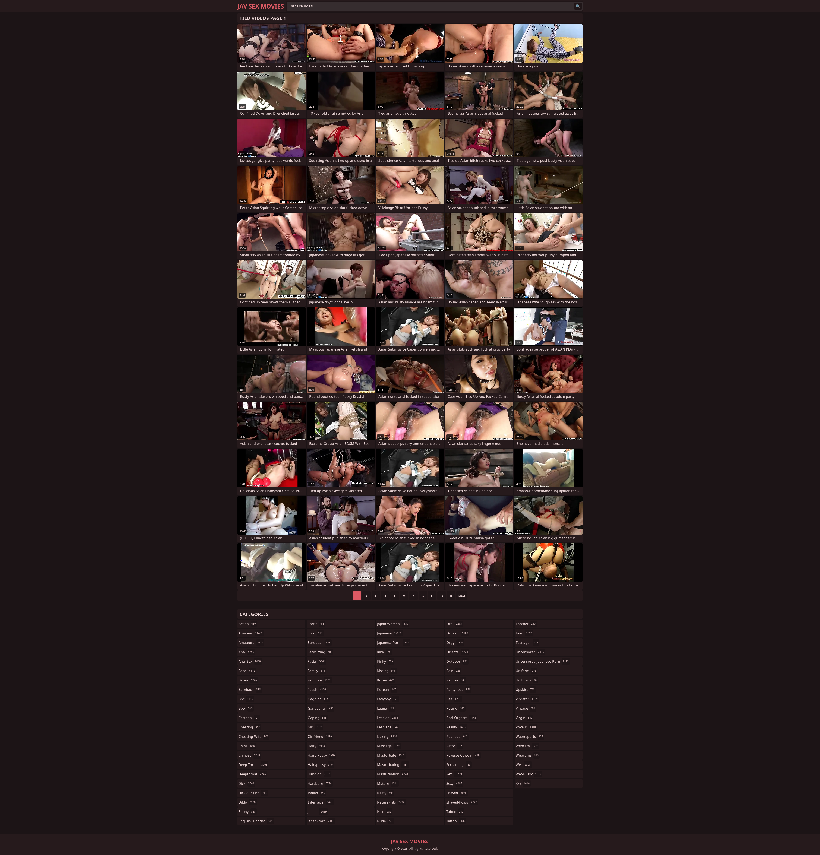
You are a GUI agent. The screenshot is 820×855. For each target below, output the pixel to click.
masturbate (391, 755)
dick (246, 783)
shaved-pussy (461, 802)
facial (316, 661)
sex (454, 774)
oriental (457, 652)
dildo (247, 802)
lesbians (387, 727)
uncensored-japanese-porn (542, 661)
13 (451, 595)
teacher (526, 623)
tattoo (455, 821)
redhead (457, 736)
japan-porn (321, 821)
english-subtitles (255, 821)
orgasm (457, 633)
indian (316, 793)
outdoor (456, 661)
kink (384, 652)
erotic (316, 623)
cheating (249, 727)
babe (247, 670)
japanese (389, 633)
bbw (246, 708)
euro (315, 633)
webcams (527, 755)
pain (453, 670)
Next (462, 595)
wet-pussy (528, 774)
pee (453, 699)
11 (432, 595)
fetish (317, 689)
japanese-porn (393, 642)
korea (385, 680)
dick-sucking (252, 793)
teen (524, 633)
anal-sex (250, 661)
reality (456, 727)
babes (248, 680)
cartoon (249, 717)
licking (387, 736)
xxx (523, 783)
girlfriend (320, 736)
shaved (456, 793)
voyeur (526, 727)
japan (317, 811)
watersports (529, 736)
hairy (316, 746)
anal (246, 652)
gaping (317, 717)
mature (387, 783)
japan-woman (392, 623)
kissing (386, 670)
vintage (525, 708)
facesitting (320, 652)
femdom (319, 680)
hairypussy (320, 764)
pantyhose (458, 689)
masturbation (392, 774)
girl (315, 727)
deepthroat (252, 774)
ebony (247, 811)
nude (385, 821)
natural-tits (390, 802)
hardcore (320, 783)
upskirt (525, 689)
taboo (454, 811)
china (247, 746)
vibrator (527, 699)
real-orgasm (461, 717)
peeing (455, 708)
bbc (246, 699)
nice (384, 811)
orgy (454, 642)
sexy (454, 783)
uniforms (526, 680)
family (316, 670)
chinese (249, 755)
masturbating (392, 764)
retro (454, 746)
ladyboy (387, 699)
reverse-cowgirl (463, 755)
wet (523, 764)
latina (385, 708)
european (319, 642)
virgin (524, 717)
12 (441, 595)
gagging (318, 699)
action (247, 623)
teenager (527, 642)
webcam (527, 746)
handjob (319, 774)
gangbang (320, 708)
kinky (385, 661)
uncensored (530, 652)
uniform (526, 670)
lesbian (387, 717)
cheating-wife (253, 736)
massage (388, 746)
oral (454, 623)
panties (455, 680)
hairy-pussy (321, 755)
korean (386, 689)
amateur (251, 633)
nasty (385, 793)
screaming (458, 764)
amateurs (251, 642)
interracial (320, 802)
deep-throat (253, 764)
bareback (250, 689)
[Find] (578, 6)
